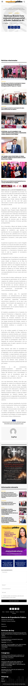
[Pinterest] (15, 27)
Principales (17, 13)
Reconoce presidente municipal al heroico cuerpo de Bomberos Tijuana (13, 181)
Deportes (3, 81)
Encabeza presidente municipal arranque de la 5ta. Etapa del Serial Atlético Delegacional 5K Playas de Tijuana (13, 84)
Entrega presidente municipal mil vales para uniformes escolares (12, 108)
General (10, 8)
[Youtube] (18, 609)
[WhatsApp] (18, 27)
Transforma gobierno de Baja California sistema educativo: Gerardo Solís (20, 564)
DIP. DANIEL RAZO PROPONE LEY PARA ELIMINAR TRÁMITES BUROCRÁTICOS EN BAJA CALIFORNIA (13, 158)
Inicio (6, 8)
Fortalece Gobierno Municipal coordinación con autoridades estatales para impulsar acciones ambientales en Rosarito (12, 656)
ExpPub (6, 23)
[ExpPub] (14, 431)
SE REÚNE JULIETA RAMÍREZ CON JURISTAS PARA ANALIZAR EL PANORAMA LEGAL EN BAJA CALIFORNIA (13, 133)
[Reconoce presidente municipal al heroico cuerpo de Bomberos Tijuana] (14, 170)
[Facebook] (9, 27)
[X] (12, 27)
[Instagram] (13, 609)
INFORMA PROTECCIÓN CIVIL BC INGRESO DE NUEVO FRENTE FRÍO (12, 670)
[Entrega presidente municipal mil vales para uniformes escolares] (14, 97)
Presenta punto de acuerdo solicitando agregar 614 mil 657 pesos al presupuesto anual (14, 423)
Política (3, 129)
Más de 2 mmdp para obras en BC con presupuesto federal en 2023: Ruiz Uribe (7, 564)
